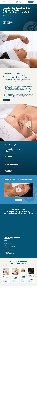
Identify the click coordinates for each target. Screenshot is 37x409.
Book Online (6, 100)
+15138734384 (5, 26)
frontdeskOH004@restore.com (9, 28)
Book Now (8, 170)
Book (31, 1)
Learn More (6, 281)
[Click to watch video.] (18, 190)
